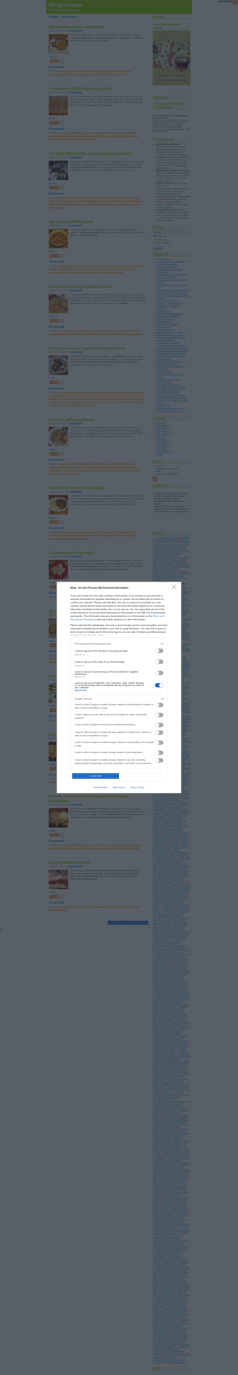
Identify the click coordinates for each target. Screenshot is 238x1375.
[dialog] (119, 687)
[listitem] (119, 643)
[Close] (175, 588)
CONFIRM (96, 776)
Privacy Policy (137, 787)
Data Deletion (101, 787)
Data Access (119, 787)
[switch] (159, 651)
